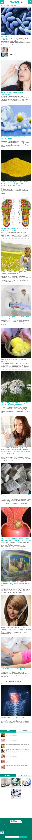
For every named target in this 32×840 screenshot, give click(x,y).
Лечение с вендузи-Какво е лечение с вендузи (17, 765)
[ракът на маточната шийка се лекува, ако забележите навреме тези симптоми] (16, 522)
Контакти (11, 824)
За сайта (16, 824)
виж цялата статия (13, 735)
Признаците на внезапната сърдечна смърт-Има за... (16, 796)
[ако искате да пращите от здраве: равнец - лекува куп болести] (16, 386)
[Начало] (16, 821)
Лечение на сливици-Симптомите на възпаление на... (17, 760)
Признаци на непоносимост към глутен (15, 754)
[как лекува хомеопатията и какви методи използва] (16, 120)
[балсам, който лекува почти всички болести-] (16, 343)
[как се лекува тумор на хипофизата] (16, 300)
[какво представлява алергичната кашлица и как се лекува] (16, 255)
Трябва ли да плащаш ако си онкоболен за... (26, 785)
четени (24, 731)
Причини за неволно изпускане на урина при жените (5, 785)
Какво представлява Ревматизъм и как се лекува (18, 54)
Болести (24, 775)
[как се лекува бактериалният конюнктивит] (16, 75)
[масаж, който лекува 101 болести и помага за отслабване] (16, 212)
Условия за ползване (24, 824)
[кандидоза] (16, 21)
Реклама (6, 824)
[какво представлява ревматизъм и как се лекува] (4, 55)
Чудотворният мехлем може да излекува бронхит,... (18, 733)
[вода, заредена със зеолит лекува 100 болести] (16, 478)
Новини (7, 775)
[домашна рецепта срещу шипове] (16, 700)
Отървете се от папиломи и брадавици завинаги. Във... (17, 750)
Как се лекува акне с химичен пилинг (17, 47)
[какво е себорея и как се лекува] (16, 610)
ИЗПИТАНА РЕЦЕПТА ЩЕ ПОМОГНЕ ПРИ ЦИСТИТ (17, 739)
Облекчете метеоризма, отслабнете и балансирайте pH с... (18, 745)
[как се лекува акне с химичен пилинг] (4, 49)
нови (8, 731)
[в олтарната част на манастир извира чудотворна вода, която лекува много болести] (16, 565)
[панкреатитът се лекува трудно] (16, 652)
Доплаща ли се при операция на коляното (16, 785)
